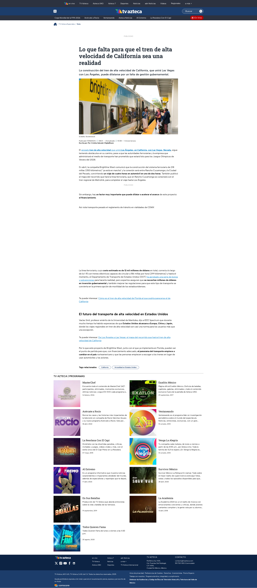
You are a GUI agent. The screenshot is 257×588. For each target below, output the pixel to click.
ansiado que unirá (126, 150)
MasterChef (88, 382)
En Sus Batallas (91, 498)
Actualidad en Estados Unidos (126, 367)
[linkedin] (74, 564)
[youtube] (65, 564)
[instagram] (60, 564)
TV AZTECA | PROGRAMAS (69, 376)
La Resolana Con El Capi (96, 440)
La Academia (165, 498)
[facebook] (69, 564)
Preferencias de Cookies (154, 573)
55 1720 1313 (179, 563)
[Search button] (200, 11)
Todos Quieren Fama (94, 527)
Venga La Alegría (168, 440)
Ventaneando (166, 411)
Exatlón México (167, 382)
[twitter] (56, 564)
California (104, 367)
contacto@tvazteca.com (184, 561)
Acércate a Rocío (91, 411)
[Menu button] (64, 11)
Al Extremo (88, 469)
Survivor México (167, 469)
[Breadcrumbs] (56, 24)
